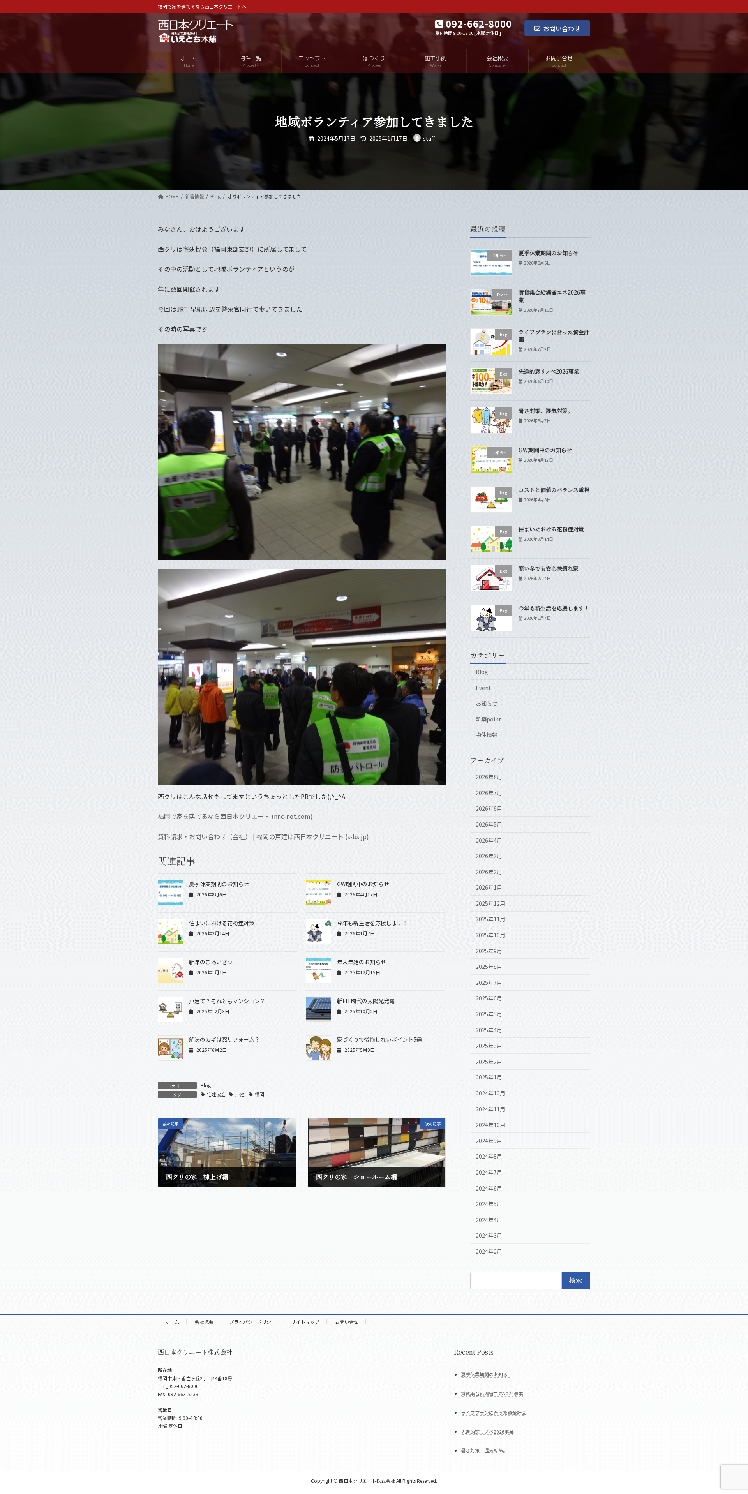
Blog (206, 1085)
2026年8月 (489, 777)
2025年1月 (489, 1077)
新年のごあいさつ (211, 962)
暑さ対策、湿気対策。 (546, 411)
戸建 (240, 1094)
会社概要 (204, 1321)
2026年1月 (489, 887)
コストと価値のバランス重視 (554, 490)
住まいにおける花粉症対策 (221, 923)
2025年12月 (490, 903)
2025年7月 (489, 982)
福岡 (259, 1094)
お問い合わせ (561, 28)
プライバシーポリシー (252, 1321)
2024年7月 (489, 1172)
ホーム (172, 1321)
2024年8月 (489, 1156)
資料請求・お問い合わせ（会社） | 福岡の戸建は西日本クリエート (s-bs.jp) (263, 836)
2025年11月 (490, 919)
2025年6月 (489, 998)
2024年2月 (489, 1251)
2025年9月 (489, 951)
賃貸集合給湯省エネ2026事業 (552, 296)
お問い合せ (346, 1321)
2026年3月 (489, 856)
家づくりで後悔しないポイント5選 (379, 1039)
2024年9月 (489, 1141)
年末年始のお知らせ (361, 962)
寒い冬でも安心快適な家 (549, 568)
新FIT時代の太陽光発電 (366, 1001)
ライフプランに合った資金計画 (554, 336)
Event (483, 687)
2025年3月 (489, 1046)
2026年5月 (489, 824)
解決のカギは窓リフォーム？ (224, 1039)
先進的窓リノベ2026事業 (549, 371)
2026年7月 (489, 793)
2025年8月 (489, 966)
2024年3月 (489, 1235)
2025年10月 (490, 935)
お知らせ (486, 703)
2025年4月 (489, 1030)
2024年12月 (490, 1093)
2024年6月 (489, 1188)
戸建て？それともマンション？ (227, 1001)
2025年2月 (489, 1061)
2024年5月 (489, 1204)
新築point (488, 719)
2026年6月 (489, 808)
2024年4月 (489, 1220)
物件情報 (486, 735)
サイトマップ (305, 1321)
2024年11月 (490, 1109)
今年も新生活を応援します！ (372, 923)
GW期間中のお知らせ (363, 884)
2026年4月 (489, 840)
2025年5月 (489, 1014)
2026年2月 (489, 872)
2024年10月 (490, 1125)
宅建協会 (216, 1094)
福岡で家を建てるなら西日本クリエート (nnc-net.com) (235, 816)
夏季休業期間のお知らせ (219, 884)
